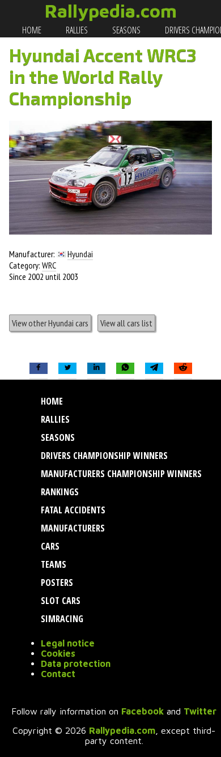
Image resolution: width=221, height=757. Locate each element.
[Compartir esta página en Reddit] (183, 368)
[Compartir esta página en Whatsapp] (125, 368)
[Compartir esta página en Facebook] (38, 368)
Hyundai (80, 254)
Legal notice (68, 643)
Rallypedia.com (111, 11)
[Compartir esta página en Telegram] (154, 368)
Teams (52, 564)
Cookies (58, 653)
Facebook (142, 711)
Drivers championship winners (103, 455)
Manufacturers (72, 528)
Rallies (76, 30)
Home (30, 30)
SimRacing (61, 619)
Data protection (75, 663)
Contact (58, 674)
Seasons (125, 30)
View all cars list (126, 323)
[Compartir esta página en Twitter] (67, 368)
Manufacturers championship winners (120, 473)
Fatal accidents (72, 510)
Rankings (59, 492)
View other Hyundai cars (50, 323)
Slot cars (59, 600)
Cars (49, 546)
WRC (49, 265)
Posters (56, 582)
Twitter (200, 711)
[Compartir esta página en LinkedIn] (96, 368)
